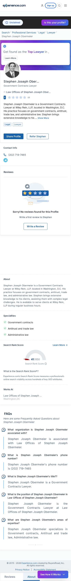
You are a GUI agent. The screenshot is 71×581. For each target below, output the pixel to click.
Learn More (10, 58)
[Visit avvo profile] (5, 160)
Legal (41, 32)
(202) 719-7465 (17, 154)
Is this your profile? (55, 22)
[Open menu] (65, 5)
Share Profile (13, 136)
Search (6, 32)
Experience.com (29, 563)
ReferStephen (38, 136)
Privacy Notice (22, 569)
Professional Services (24, 32)
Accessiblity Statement (45, 569)
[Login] (42, 5)
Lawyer (51, 32)
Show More (43, 118)
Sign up (50, 5)
